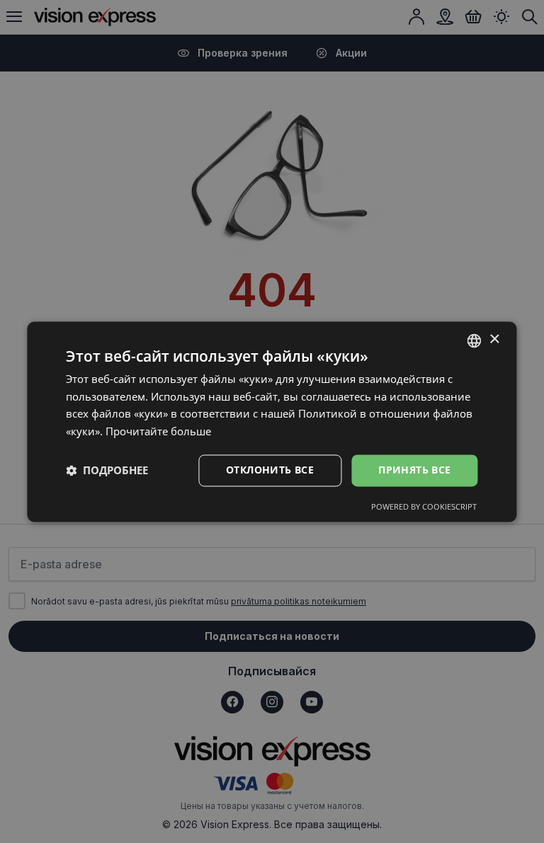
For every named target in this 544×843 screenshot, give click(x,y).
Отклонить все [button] (270, 469)
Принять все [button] (414, 469)
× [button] (494, 339)
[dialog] (271, 421)
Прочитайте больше (158, 432)
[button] (107, 470)
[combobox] (475, 340)
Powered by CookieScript (424, 506)
